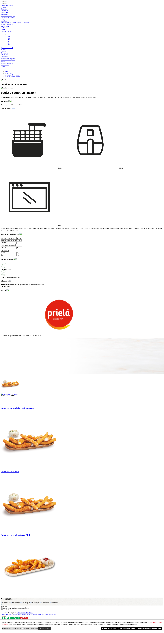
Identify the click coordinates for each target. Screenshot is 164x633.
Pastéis (3, 19)
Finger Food (4, 12)
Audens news (5, 26)
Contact (3, 28)
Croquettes (4, 9)
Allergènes (4, 281)
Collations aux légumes (8, 17)
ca (9, 36)
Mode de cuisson (6, 109)
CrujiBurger (4, 14)
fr (8, 43)
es (9, 38)
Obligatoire (18, 628)
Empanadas (4, 10)
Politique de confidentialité (25, 613)
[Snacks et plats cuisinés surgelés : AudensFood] (15, 22)
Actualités (4, 21)
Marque (3, 290)
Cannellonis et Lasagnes (8, 16)
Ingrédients (4, 101)
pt (8, 41)
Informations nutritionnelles (10, 234)
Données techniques (7, 259)
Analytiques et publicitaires (31, 628)
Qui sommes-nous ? (7, 5)
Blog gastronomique (7, 24)
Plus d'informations (44, 628)
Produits (3, 7)
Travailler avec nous (7, 31)
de (9, 44)
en (9, 39)
